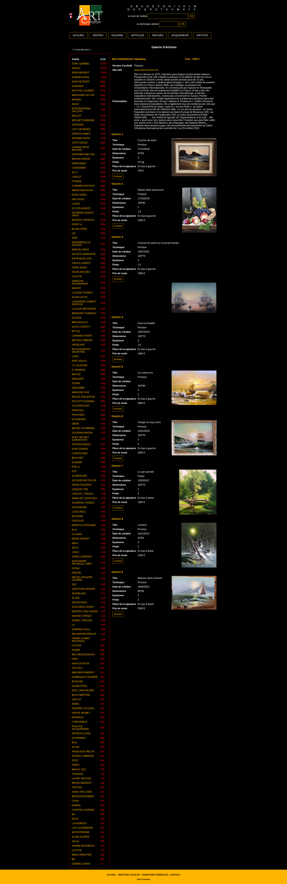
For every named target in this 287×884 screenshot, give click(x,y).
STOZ (75, 760)
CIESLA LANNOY (81, 263)
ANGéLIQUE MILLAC (83, 751)
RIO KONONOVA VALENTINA (81, 350)
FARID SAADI (79, 267)
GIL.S (75, 172)
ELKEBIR (77, 462)
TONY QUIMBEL (81, 63)
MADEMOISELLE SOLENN (81, 243)
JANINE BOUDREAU (83, 845)
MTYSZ (76, 331)
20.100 (75, 747)
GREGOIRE (78, 388)
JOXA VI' (76, 699)
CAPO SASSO (80, 142)
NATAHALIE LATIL (82, 258)
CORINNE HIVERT (82, 335)
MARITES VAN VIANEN (85, 611)
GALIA (75, 841)
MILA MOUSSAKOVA (83, 654)
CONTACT (175, 875)
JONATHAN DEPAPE (83, 589)
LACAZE (76, 645)
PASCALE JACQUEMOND (80, 727)
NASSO (76, 68)
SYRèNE (77, 181)
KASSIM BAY (79, 419)
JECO (75, 547)
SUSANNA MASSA (82, 432)
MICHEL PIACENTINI (83, 397)
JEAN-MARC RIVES (83, 607)
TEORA (76, 383)
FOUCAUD (78, 520)
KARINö (76, 805)
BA (73, 814)
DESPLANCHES (81, 272)
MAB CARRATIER (82, 854)
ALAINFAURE (79, 476)
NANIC (75, 704)
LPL (74, 233)
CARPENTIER (80, 453)
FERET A (77, 224)
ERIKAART (78, 379)
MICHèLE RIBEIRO (82, 340)
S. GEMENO (78, 370)
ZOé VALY (77, 668)
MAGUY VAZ (79, 769)
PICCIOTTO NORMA (83, 401)
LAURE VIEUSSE (81, 778)
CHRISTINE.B (79, 722)
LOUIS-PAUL (79, 511)
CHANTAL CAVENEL (83, 810)
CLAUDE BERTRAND (84, 309)
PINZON (76, 573)
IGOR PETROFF (81, 81)
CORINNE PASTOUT (83, 186)
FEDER (76, 650)
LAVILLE (76, 177)
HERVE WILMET (81, 713)
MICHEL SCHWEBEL (83, 428)
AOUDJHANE (79, 507)
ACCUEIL (78, 35)
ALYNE (76, 598)
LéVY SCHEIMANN (82, 828)
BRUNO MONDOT (82, 783)
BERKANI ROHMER (83, 796)
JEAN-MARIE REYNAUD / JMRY (82, 562)
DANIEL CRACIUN (82, 620)
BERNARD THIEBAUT (84, 313)
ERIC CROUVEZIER (83, 690)
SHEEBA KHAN (80, 77)
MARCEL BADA (80, 249)
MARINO (76, 99)
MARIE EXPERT (81, 538)
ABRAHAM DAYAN (82, 190)
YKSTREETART (81, 406)
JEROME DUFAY (81, 138)
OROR (75, 423)
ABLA (75, 543)
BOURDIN (77, 516)
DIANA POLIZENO (82, 485)
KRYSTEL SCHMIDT (83, 90)
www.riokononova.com (146, 70)
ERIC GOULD (79, 361)
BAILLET (76, 115)
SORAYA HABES (81, 133)
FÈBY (75, 659)
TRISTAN (77, 787)
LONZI (75, 356)
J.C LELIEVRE (80, 365)
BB (73, 859)
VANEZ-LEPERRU (82, 556)
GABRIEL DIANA (81, 863)
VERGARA (78, 124)
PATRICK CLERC (81, 733)
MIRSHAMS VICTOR (83, 95)
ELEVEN (76, 318)
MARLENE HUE (80, 392)
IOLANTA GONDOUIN (84, 254)
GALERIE (117, 35)
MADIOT (76, 288)
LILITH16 (77, 850)
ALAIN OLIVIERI (80, 837)
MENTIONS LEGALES (129, 875)
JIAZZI (75, 104)
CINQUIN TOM (80, 489)
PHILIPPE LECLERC (83, 708)
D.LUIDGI (77, 534)
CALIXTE (77, 276)
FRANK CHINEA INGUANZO (81, 639)
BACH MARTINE (81, 695)
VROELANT (78, 344)
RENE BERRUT (80, 72)
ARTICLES (137, 35)
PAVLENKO (78, 414)
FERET (76, 765)
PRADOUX (78, 410)
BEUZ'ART (78, 458)
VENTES (98, 35)
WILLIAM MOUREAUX (84, 634)
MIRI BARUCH (80, 322)
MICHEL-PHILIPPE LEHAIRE (82, 578)
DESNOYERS (79, 602)
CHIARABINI (79, 168)
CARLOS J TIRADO (82, 494)
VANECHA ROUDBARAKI (80, 282)
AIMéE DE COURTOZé (84, 498)
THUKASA (77, 774)
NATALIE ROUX (80, 663)
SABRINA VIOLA (81, 629)
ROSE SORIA (79, 195)
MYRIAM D (78, 717)
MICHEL (76, 374)
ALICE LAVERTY (81, 326)
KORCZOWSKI (80, 449)
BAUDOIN (77, 681)
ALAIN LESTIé (79, 297)
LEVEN (76, 203)
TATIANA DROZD (81, 444)
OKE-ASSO (78, 199)
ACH (74, 529)
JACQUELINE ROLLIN (84, 480)
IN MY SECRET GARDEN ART (80, 438)
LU (73, 625)
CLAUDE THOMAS (82, 292)
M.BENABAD (79, 163)
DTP (74, 471)
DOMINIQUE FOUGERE (85, 677)
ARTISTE (202, 35)
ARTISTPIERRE (81, 832)
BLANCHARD (79, 229)
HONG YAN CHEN (82, 792)
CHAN (75, 801)
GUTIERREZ (79, 738)
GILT (74, 584)
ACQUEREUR (180, 35)
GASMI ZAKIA (79, 686)
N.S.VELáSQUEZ (81, 208)
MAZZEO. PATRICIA (83, 220)
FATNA (76, 568)
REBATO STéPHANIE (84, 525)
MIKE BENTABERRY (83, 672)
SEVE (75, 819)
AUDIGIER (77, 86)
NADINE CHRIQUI (82, 616)
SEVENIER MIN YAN (83, 154)
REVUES (157, 35)
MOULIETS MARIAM (83, 120)
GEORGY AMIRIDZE (83, 756)
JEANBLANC (79, 593)
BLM (74, 742)
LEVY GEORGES (81, 129)
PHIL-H (76, 467)
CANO (75, 552)
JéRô (74, 238)
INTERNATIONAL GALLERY (81, 110)
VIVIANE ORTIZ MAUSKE (80, 148)
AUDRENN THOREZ (83, 502)
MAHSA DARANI (81, 159)
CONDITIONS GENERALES (155, 875)
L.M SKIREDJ (79, 823)
